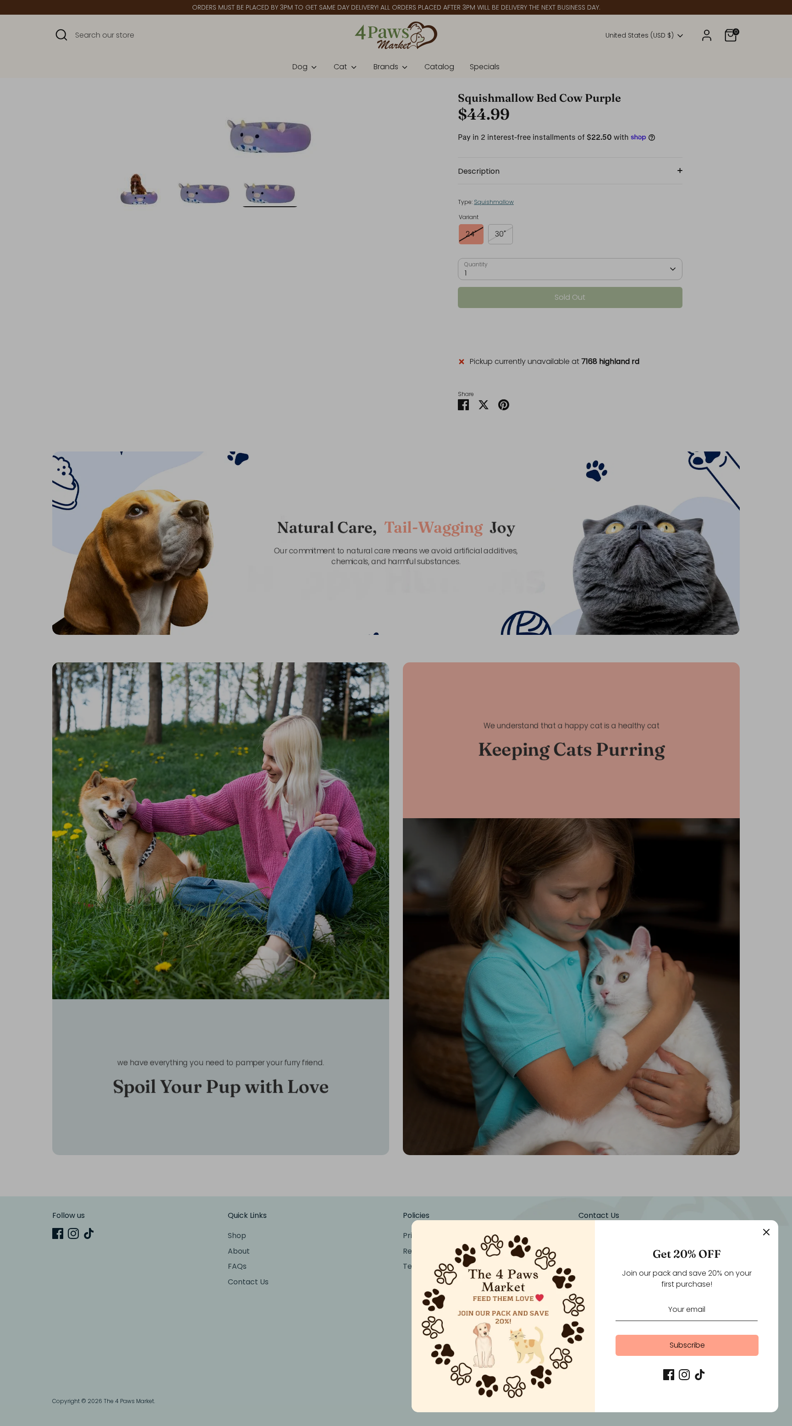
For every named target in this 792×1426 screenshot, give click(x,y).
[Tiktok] (699, 1374)
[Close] (766, 1232)
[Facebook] (668, 1374)
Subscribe (687, 1345)
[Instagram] (684, 1374)
